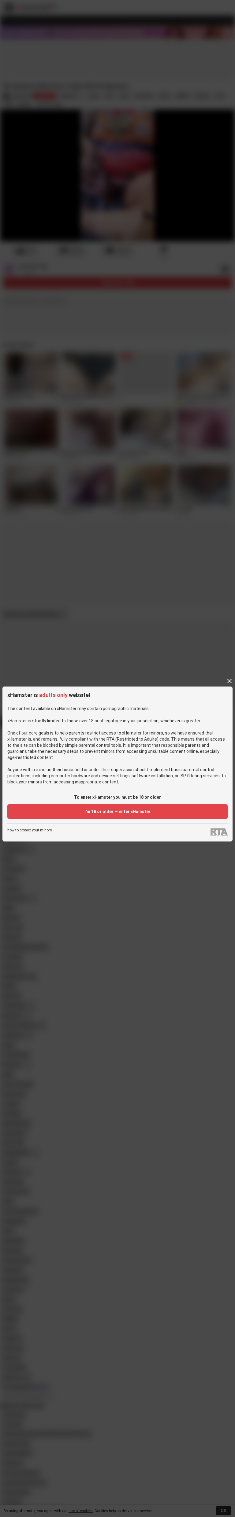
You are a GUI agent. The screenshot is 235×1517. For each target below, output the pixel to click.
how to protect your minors (29, 830)
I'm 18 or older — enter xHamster (117, 811)
